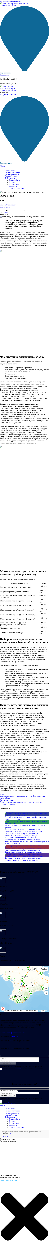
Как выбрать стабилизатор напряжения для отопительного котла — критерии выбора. (21, 835)
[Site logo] (16, 5)
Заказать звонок (4, 75)
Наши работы (14, 180)
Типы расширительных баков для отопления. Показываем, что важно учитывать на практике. (23, 851)
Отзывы (12, 182)
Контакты (13, 186)
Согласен (5, 1136)
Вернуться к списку (7, 800)
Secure (5, 213)
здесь (10, 1133)
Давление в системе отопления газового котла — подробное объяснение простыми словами (24, 859)
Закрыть (3, 1105)
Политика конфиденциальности (12, 1033)
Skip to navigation (5, 1)
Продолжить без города (9, 1180)
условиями (18, 1068)
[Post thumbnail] (27, 815)
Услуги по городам (16, 188)
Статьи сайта (14, 184)
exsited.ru (14, 1037)
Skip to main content (15, 1)
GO (1, 1044)
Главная (3, 205)
